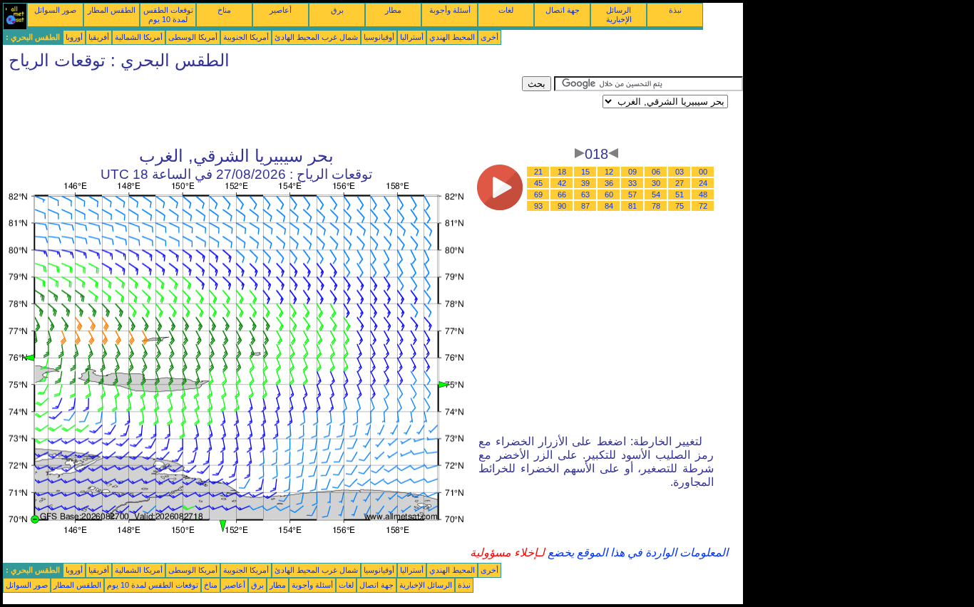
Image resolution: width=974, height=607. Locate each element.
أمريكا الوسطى (192, 37)
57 (632, 194)
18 (562, 171)
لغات (505, 10)
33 (632, 183)
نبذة (675, 10)
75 (679, 206)
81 (632, 206)
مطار (393, 10)
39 (585, 183)
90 (562, 206)
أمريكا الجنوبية (246, 37)
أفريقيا (98, 37)
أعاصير (281, 10)
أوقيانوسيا (379, 37)
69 (538, 194)
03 (679, 171)
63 (585, 194)
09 (632, 171)
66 (562, 194)
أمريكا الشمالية (139, 37)
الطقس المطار (111, 10)
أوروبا (74, 37)
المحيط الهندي (452, 37)
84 (609, 206)
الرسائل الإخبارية (619, 15)
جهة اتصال (562, 10)
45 (538, 183)
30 (656, 183)
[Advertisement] (262, 108)
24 (703, 183)
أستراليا (412, 37)
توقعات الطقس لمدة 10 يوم (168, 15)
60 (609, 194)
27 (679, 183)
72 (703, 206)
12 (609, 171)
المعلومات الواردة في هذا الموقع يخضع (636, 552)
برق (337, 10)
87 (585, 206)
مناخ (224, 10)
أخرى (489, 37)
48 (703, 194)
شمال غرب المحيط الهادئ (316, 37)
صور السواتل (55, 10)
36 (609, 183)
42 (562, 183)
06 (656, 171)
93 (538, 206)
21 (538, 171)
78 (656, 206)
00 (703, 171)
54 (656, 194)
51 (679, 194)
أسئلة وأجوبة (450, 10)
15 (585, 171)
